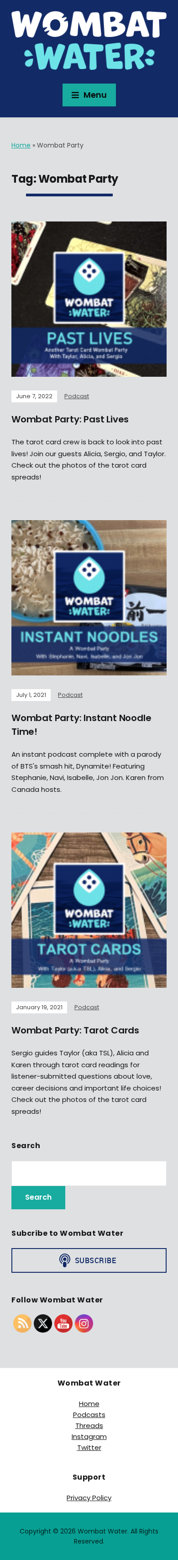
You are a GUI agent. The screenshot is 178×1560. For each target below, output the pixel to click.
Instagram (89, 1436)
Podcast (76, 396)
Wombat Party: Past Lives (70, 419)
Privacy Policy (89, 1497)
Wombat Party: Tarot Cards (75, 1030)
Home (21, 145)
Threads (89, 1425)
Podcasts (89, 1414)
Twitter (89, 1447)
